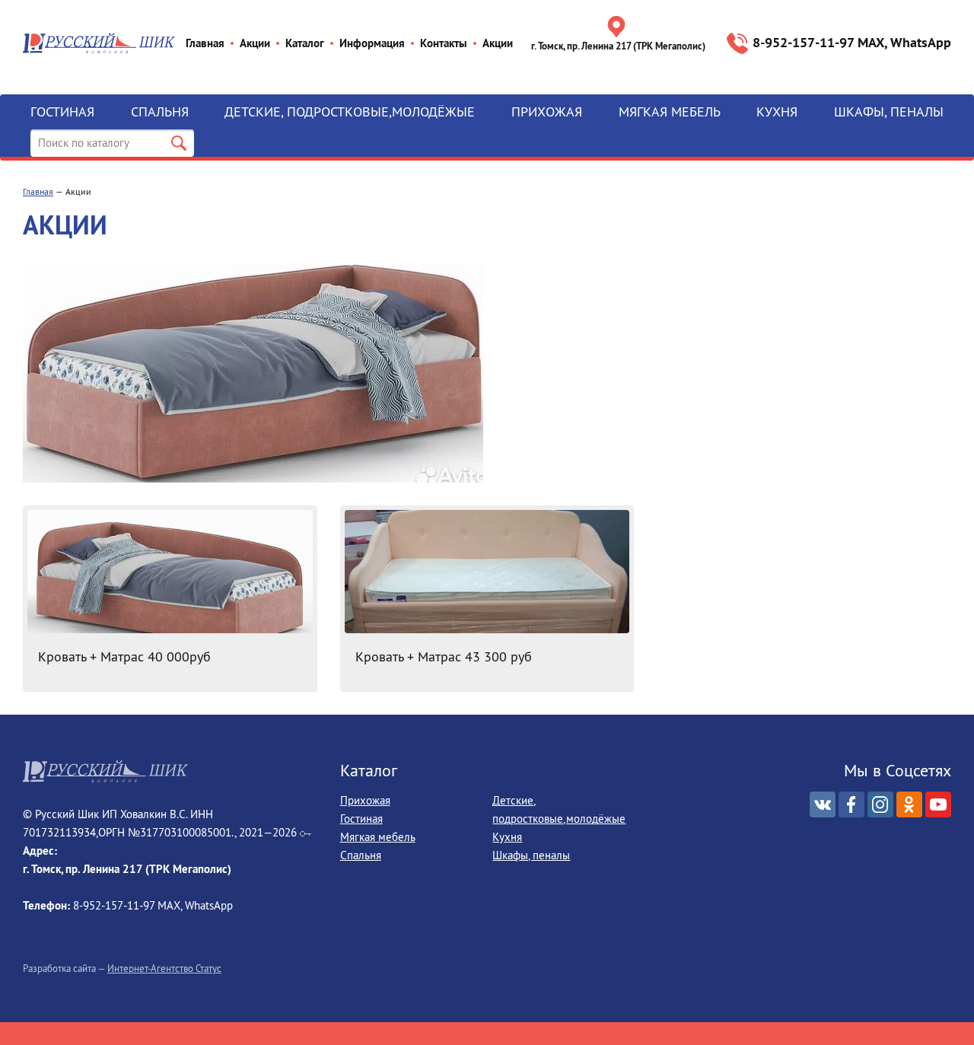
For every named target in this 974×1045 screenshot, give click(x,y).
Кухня (776, 111)
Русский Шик (99, 43)
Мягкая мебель (670, 111)
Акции (255, 43)
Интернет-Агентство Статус (164, 968)
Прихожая (546, 111)
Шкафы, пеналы (889, 111)
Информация (372, 43)
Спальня (160, 111)
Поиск (178, 143)
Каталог (304, 43)
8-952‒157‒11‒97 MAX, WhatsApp (852, 42)
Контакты (443, 43)
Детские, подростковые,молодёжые (349, 111)
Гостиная (62, 111)
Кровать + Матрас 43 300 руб (443, 656)
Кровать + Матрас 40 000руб (124, 656)
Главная (205, 43)
